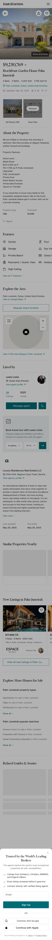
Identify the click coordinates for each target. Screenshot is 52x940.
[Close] (48, 853)
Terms (30, 935)
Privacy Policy (41, 935)
